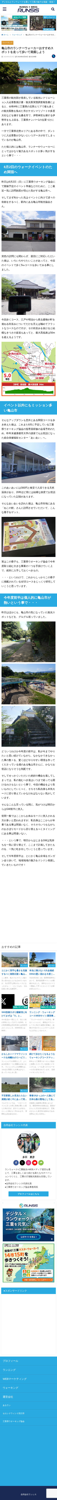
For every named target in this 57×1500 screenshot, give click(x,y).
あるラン (7, 1405)
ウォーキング (7, 42)
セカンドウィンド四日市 (13, 1413)
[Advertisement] (28, 907)
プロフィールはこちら (28, 1194)
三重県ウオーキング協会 (13, 1421)
